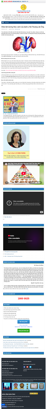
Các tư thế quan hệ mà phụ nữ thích (13, 70)
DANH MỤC (7, 22)
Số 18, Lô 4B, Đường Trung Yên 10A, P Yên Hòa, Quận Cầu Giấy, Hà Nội (17, 396)
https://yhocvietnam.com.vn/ (7, 374)
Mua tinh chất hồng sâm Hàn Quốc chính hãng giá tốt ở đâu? (15, 340)
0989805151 (19, 398)
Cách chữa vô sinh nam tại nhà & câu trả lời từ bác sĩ (13, 342)
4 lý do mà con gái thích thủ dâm (29, 70)
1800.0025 (10, 398)
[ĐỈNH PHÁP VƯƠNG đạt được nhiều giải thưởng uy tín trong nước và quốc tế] (23, 386)
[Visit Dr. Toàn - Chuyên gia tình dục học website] (14, 104)
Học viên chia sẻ (8, 216)
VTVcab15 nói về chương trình (11, 251)
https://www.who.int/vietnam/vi (7, 365)
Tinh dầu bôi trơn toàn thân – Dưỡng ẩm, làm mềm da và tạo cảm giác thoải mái (18, 347)
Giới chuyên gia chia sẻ (9, 253)
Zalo (3, 404)
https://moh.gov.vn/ (5, 363)
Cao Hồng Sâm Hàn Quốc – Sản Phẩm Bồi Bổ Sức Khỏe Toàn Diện (16, 344)
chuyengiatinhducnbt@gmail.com (10, 402)
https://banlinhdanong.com (10, 404)
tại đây (27, 288)
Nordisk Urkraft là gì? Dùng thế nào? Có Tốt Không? (13, 345)
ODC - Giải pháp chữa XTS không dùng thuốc (13, 256)
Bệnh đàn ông (17, 29)
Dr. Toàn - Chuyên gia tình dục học (10, 113)
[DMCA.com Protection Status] (34, 393)
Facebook (4, 406)
